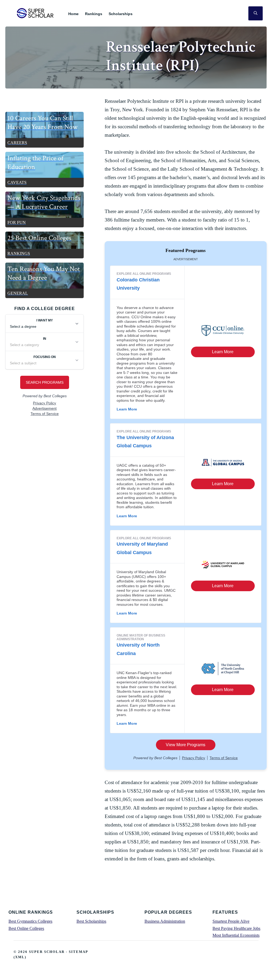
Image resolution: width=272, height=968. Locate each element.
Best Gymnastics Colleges (30, 921)
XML (20, 957)
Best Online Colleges (26, 928)
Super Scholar (35, 13)
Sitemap (78, 952)
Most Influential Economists (236, 935)
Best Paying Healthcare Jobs (236, 928)
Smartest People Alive (230, 921)
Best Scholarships (91, 921)
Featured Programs (185, 250)
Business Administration (164, 921)
